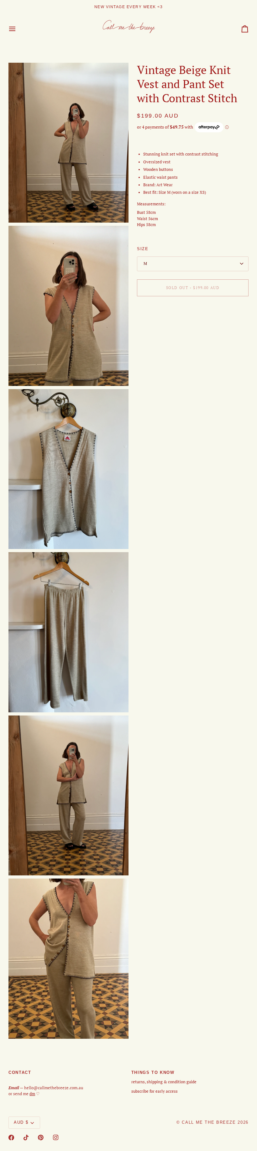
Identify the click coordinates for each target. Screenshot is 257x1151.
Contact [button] (19, 1072)
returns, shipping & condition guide (164, 1082)
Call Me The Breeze (209, 1122)
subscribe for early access (154, 1091)
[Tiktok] (26, 1137)
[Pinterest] (41, 1137)
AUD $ (21, 1122)
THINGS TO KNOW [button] (153, 1072)
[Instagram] (56, 1137)
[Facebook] (11, 1137)
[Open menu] (17, 28)
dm (32, 1093)
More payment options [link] (157, 325)
